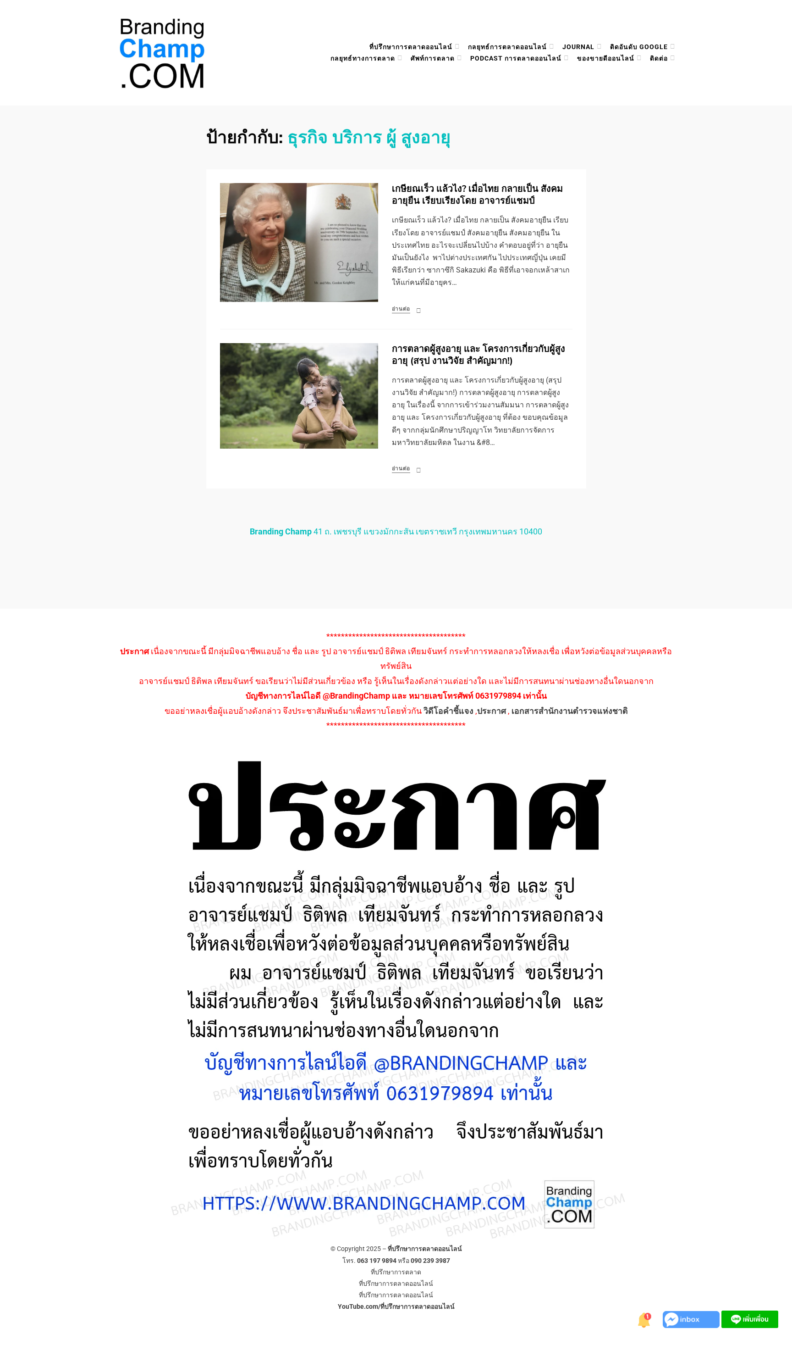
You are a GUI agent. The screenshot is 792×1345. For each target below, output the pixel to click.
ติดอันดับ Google (639, 46)
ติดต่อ (659, 58)
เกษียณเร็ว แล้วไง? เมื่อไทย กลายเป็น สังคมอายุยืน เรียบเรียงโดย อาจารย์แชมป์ (477, 195)
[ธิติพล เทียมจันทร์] (644, 1318)
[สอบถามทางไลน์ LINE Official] (749, 1318)
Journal (578, 46)
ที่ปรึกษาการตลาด (396, 1272)
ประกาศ (491, 711)
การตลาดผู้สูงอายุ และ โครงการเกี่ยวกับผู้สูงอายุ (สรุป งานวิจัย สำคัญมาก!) (478, 355)
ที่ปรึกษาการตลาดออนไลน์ (410, 46)
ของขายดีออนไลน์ (605, 58)
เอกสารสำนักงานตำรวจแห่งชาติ (570, 711)
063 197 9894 (376, 1260)
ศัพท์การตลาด (433, 58)
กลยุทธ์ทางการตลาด (362, 58)
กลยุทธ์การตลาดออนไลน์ (507, 46)
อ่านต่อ (401, 309)
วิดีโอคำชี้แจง (448, 711)
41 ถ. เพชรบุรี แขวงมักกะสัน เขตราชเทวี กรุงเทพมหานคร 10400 (396, 531)
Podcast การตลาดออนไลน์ (515, 58)
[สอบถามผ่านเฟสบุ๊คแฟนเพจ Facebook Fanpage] (692, 1318)
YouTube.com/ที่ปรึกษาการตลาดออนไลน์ (396, 1306)
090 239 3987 (430, 1260)
